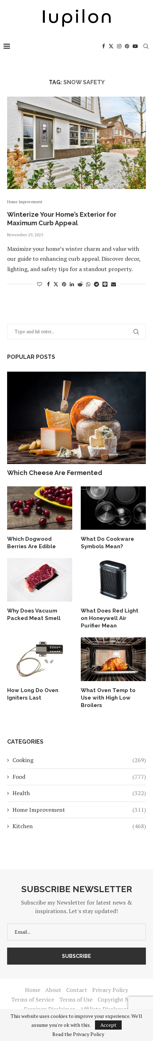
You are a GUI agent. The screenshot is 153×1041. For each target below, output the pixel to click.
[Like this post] (39, 284)
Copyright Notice (119, 999)
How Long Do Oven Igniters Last (32, 694)
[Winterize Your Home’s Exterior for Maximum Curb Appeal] (76, 143)
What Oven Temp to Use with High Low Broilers (108, 697)
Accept (108, 1024)
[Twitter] (111, 46)
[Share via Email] (113, 284)
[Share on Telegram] (96, 284)
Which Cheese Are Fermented (54, 472)
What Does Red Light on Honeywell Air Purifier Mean (109, 618)
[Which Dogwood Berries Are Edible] (39, 508)
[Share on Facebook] (48, 284)
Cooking (79, 760)
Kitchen (79, 826)
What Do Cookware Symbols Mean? (107, 543)
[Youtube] (135, 46)
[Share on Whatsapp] (88, 284)
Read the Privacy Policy (78, 1034)
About (53, 990)
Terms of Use (76, 999)
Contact (76, 990)
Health (79, 793)
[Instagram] (119, 46)
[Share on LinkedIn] (72, 284)
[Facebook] (103, 46)
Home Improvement (79, 810)
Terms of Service (32, 999)
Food (79, 777)
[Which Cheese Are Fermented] (76, 418)
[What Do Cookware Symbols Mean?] (113, 508)
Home (32, 990)
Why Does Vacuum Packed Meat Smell (33, 614)
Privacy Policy (110, 990)
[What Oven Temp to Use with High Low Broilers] (113, 659)
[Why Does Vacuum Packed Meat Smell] (39, 580)
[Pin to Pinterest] (64, 284)
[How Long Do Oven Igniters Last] (39, 659)
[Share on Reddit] (80, 284)
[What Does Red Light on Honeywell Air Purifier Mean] (113, 580)
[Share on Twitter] (55, 284)
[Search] (145, 46)
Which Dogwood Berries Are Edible (31, 543)
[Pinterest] (127, 46)
